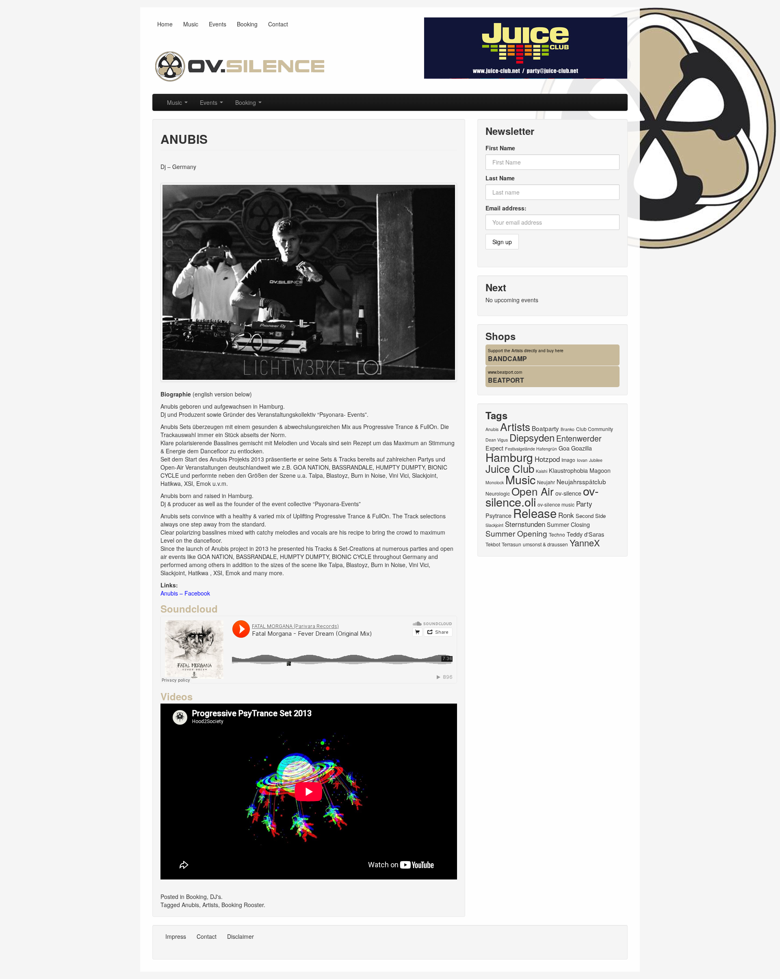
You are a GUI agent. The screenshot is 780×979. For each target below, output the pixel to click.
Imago (568, 459)
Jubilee (595, 460)
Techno (557, 534)
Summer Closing (568, 524)
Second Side (591, 516)
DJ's (215, 896)
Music (190, 24)
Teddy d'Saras (585, 534)
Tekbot (492, 544)
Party (584, 503)
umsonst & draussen (545, 544)
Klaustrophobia (568, 470)
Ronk (566, 515)
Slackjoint (494, 525)
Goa (564, 448)
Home (165, 24)
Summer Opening (516, 533)
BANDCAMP (507, 358)
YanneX (585, 542)
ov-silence (568, 493)
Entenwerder (579, 438)
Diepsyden (532, 437)
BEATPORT (506, 380)
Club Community (594, 428)
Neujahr (546, 482)
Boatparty (545, 428)
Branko (567, 429)
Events (217, 24)
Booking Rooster (242, 905)
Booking (247, 24)
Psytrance (498, 515)
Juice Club (509, 468)
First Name (500, 148)
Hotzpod (547, 459)
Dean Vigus (496, 440)
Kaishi (541, 471)
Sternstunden (525, 524)
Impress (175, 936)
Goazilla (581, 448)
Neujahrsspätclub (581, 481)
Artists (210, 905)
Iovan (582, 460)
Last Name (500, 178)
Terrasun (511, 544)
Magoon (600, 470)
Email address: (505, 208)
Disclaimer (240, 936)
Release (535, 512)
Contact (278, 24)
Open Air (532, 490)
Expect (494, 448)
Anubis (190, 905)
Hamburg (509, 457)
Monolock (494, 482)
